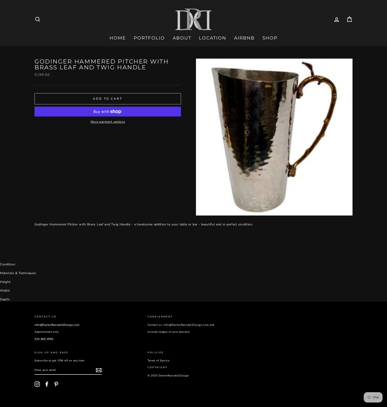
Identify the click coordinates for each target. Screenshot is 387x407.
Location (212, 38)
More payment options (107, 122)
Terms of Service (159, 360)
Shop (269, 38)
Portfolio (149, 38)
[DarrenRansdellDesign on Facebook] (46, 384)
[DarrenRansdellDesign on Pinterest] (56, 384)
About (182, 38)
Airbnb (244, 38)
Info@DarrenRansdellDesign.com (186, 325)
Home (118, 38)
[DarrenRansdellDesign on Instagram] (37, 384)
